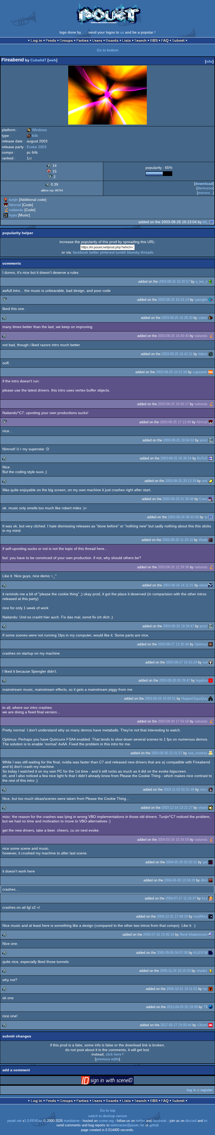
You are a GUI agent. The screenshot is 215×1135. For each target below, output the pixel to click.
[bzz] (210, 898)
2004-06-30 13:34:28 (179, 880)
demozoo (205, 188)
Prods (51, 40)
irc (206, 1121)
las (205, 989)
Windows (37, 130)
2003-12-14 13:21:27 (177, 808)
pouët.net (14, 1121)
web (52, 60)
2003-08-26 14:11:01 (178, 585)
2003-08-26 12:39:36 (173, 567)
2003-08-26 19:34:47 (178, 626)
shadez (201, 971)
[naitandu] (6, 210)
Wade (203, 540)
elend (203, 585)
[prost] (210, 440)
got (205, 862)
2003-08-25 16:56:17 (173, 404)
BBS (154, 40)
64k (32, 135)
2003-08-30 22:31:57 (166, 753)
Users (97, 40)
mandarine (71, 1121)
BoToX (202, 458)
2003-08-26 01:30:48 (178, 499)
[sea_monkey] (210, 753)
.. (83, 32)
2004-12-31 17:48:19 (172, 916)
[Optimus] (210, 644)
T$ (205, 1007)
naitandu (16, 210)
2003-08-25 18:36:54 (175, 458)
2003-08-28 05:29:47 (174, 680)
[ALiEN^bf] (210, 953)
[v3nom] (210, 1025)
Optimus (201, 644)
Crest (203, 499)
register (206, 1090)
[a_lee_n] (210, 281)
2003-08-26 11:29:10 (177, 540)
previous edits (107, 1059)
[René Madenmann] (210, 934)
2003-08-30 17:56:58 (173, 721)
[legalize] (210, 680)
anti (204, 481)
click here (113, 1054)
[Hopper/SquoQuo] (210, 698)
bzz (204, 898)
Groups (66, 40)
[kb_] (212, 222)
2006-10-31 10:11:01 (181, 989)
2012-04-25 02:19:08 (182, 1007)
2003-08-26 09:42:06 (183, 517)
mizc (203, 789)
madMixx (200, 916)
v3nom (202, 1025)
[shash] (210, 808)
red (205, 662)
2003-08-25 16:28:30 (177, 318)
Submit (178, 40)
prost (203, 440)
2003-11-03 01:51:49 (179, 789)
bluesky (133, 252)
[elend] (210, 585)
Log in (36, 40)
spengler (201, 300)
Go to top (107, 1110)
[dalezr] (210, 354)
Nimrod (15, 205)
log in (191, 1090)
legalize (201, 680)
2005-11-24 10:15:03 (175, 971)
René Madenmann (193, 934)
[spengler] (210, 300)
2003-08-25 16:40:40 (173, 336)
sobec (202, 318)
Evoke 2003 (36, 147)
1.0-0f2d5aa (33, 1121)
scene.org (106, 1121)
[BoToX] (210, 458)
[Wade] (210, 540)
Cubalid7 (38, 60)
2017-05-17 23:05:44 (175, 1025)
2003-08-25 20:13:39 (180, 481)
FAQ (165, 40)
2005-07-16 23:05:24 (158, 934)
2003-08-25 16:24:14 (173, 300)
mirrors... (205, 193)
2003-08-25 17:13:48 (175, 422)
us (122, 32)
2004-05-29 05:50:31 (181, 862)
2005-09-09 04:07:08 (172, 953)
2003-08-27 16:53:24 (181, 662)
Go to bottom (108, 50)
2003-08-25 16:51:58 (171, 372)
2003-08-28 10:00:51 (160, 698)
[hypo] (6, 215)
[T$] (210, 1007)
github (154, 1125)
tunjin (13, 199)
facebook (80, 252)
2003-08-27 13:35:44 (173, 644)
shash (202, 808)
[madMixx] (210, 916)
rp (206, 517)
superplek (200, 372)
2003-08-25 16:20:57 (174, 281)
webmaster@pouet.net (127, 1125)
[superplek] (210, 372)
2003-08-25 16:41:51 (177, 354)
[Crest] (210, 499)
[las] (210, 989)
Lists (126, 40)
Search (140, 40)
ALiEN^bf (200, 953)
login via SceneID (116, 1081)
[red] (210, 662)
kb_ (206, 222)
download (204, 183)
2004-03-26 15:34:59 (173, 840)
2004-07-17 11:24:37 (180, 898)
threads (147, 252)
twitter (94, 252)
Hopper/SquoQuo (194, 698)
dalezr (202, 354)
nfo (209, 61)
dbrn (204, 880)
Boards (112, 40)
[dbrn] (210, 880)
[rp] (210, 517)
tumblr (121, 252)
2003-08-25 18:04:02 (178, 440)
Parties (82, 40)
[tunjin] (6, 199)
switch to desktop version (107, 1116)
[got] (210, 862)
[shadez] (210, 971)
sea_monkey (197, 753)
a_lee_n (201, 281)
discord (190, 1121)
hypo (13, 215)
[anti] (210, 481)
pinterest (107, 252)
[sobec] (210, 318)
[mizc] (210, 789)
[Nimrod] (6, 205)
